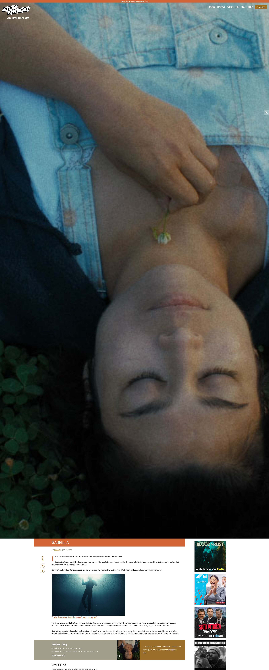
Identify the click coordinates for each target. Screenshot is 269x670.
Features (230, 7)
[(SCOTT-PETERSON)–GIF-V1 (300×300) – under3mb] (210, 607)
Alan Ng (57, 550)
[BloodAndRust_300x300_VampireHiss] (210, 541)
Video (243, 7)
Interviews (221, 7)
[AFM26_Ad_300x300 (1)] (210, 574)
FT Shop (261, 7)
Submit (250, 7)
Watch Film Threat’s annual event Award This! (134, 1)
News (237, 7)
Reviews (212, 7)
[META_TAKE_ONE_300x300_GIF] (210, 641)
